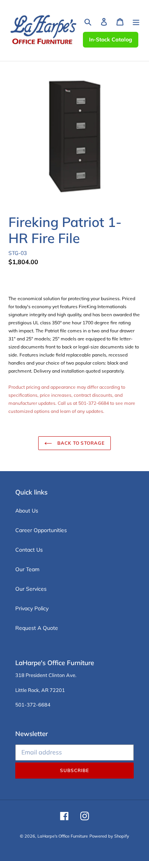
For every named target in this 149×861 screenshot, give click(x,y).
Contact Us (29, 549)
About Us (26, 510)
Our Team (27, 569)
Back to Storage (80, 443)
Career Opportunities (41, 530)
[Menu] (136, 21)
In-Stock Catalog (110, 39)
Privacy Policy (32, 608)
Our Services (31, 588)
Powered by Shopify (109, 836)
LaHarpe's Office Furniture (62, 836)
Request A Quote (36, 627)
